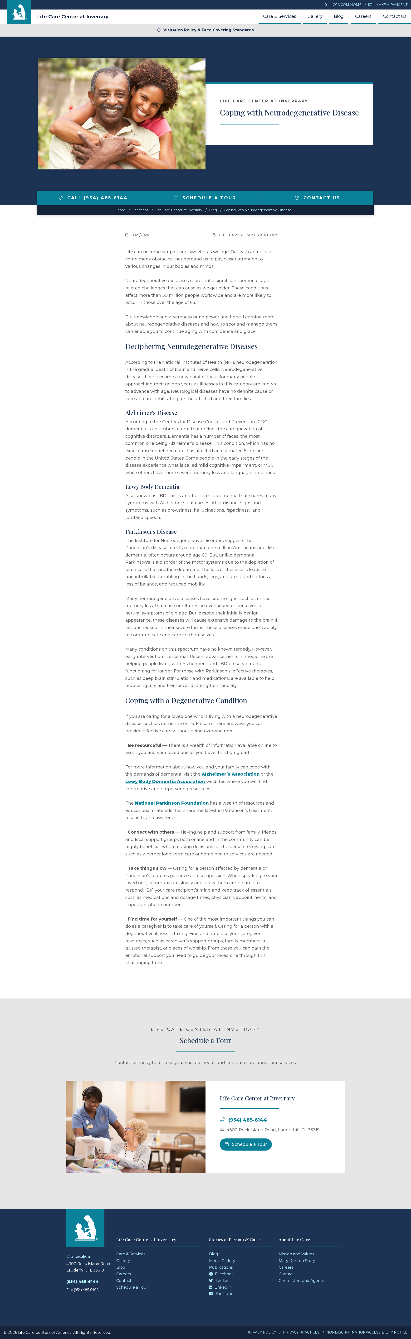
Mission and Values (296, 1254)
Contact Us (394, 16)
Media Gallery (222, 1260)
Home (120, 210)
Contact (124, 1280)
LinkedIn (222, 1287)
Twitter (221, 1280)
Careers (363, 16)
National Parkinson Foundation (172, 803)
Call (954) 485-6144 (96, 198)
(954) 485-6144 (247, 1120)
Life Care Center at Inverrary (72, 16)
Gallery (315, 16)
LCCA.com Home (346, 5)
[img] (61, 198)
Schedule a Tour (208, 198)
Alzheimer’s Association (231, 774)
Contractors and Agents (301, 1280)
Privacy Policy (261, 1332)
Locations (140, 210)
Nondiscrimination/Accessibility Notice (366, 1332)
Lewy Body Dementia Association (165, 781)
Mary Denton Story (297, 1260)
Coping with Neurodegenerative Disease (257, 210)
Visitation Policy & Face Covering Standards (208, 30)
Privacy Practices (301, 1332)
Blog (339, 16)
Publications (221, 1267)
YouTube (224, 1293)
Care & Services (279, 16)
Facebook (224, 1274)
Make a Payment (391, 5)
